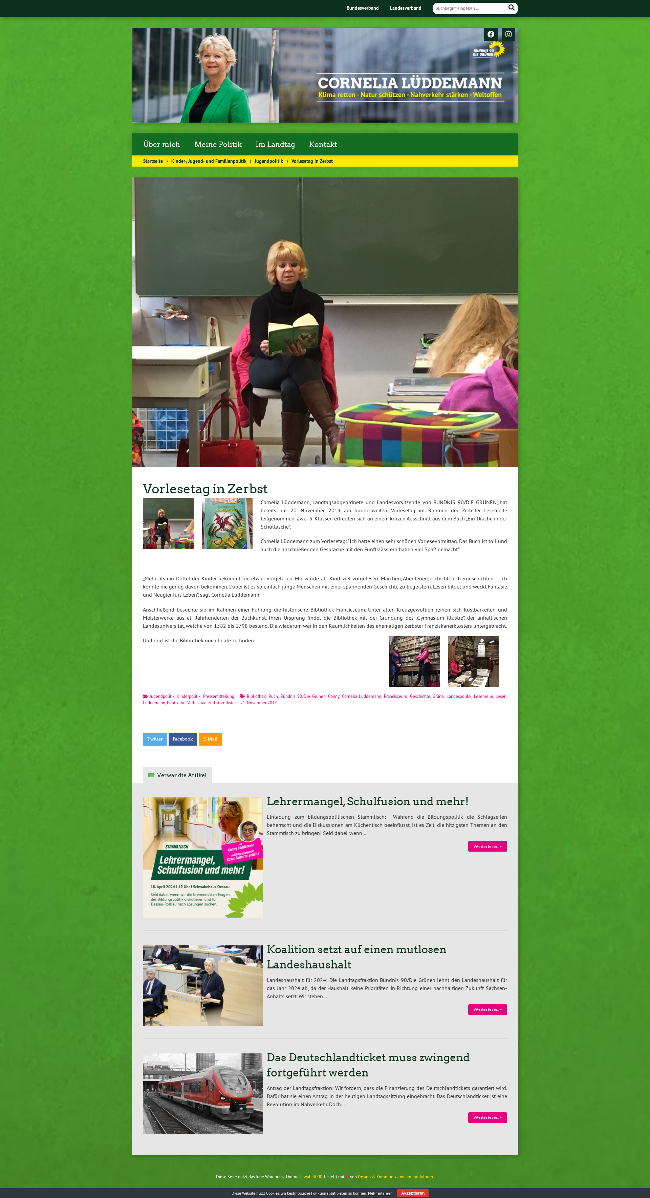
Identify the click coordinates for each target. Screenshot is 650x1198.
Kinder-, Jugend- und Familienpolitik (208, 161)
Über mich (161, 144)
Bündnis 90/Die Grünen (302, 696)
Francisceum (395, 696)
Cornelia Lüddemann (362, 696)
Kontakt (323, 144)
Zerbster (228, 702)
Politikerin (176, 702)
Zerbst (213, 702)
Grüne (438, 696)
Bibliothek (256, 696)
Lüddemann (154, 702)
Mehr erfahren (380, 1193)
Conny (333, 696)
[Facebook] (491, 34)
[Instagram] (508, 34)
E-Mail (210, 739)
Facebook (183, 739)
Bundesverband (363, 8)
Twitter (155, 739)
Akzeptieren (413, 1193)
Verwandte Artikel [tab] (182, 775)
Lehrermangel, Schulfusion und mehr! (368, 801)
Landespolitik (459, 696)
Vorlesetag (197, 702)
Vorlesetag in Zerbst (205, 489)
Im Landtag (275, 144)
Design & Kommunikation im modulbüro (395, 1176)
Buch (273, 696)
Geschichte (420, 696)
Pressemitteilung (218, 696)
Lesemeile (483, 696)
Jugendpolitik (269, 161)
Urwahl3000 (311, 1176)
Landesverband (405, 8)
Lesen (501, 696)
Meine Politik (218, 144)
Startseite (153, 161)
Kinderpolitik (188, 696)
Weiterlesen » (487, 846)
